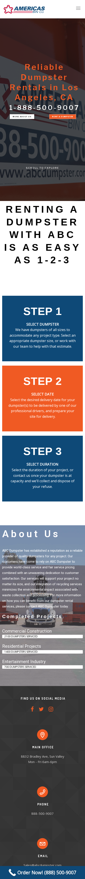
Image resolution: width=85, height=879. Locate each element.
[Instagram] (51, 711)
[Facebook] (32, 711)
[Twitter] (41, 711)
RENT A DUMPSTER (62, 117)
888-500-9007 (42, 813)
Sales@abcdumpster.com (42, 865)
